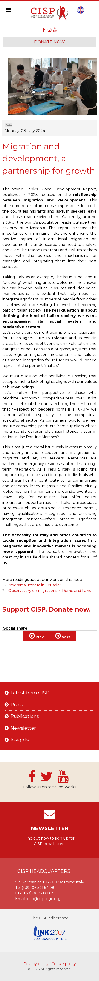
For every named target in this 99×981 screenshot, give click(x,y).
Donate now (49, 42)
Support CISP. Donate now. (46, 609)
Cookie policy (64, 964)
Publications (24, 716)
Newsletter (23, 728)
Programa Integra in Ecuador (34, 585)
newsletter (49, 828)
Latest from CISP (29, 693)
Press (16, 704)
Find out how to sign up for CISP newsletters (49, 841)
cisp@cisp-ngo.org (44, 899)
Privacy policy (36, 964)
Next (65, 637)
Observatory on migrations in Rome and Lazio (49, 590)
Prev (39, 637)
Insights (19, 740)
